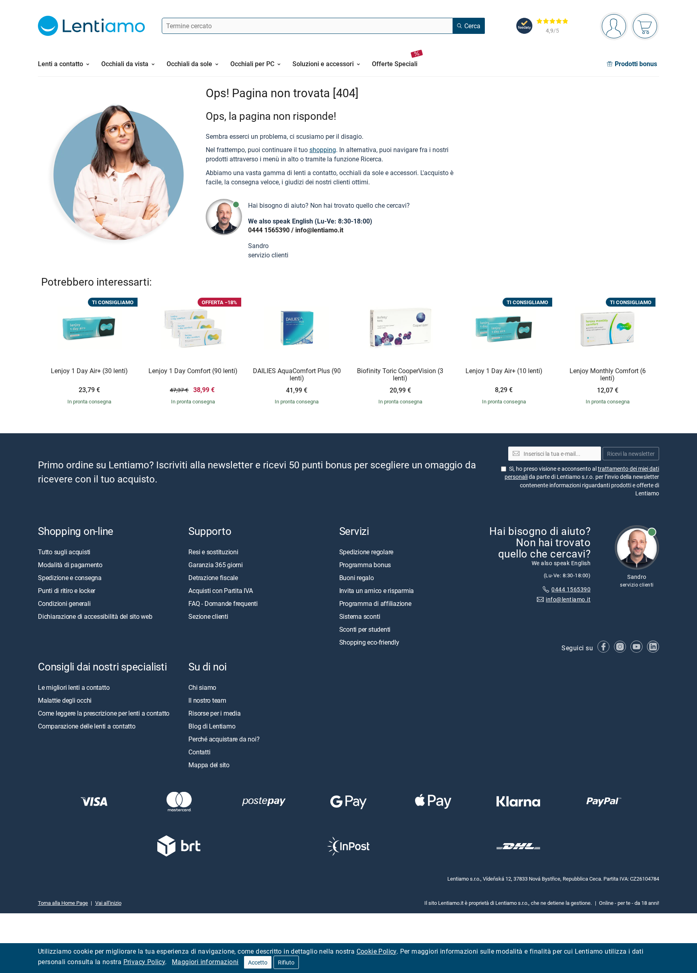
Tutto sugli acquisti (64, 551)
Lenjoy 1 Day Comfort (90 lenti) (193, 371)
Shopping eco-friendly (369, 642)
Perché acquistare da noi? (223, 739)
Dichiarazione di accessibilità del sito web (95, 616)
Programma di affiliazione (375, 603)
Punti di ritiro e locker (66, 590)
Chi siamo (202, 687)
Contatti (199, 751)
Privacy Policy (144, 961)
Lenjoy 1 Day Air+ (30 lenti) (89, 371)
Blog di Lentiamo (211, 726)
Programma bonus (365, 564)
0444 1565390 (269, 230)
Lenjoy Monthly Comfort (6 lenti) (608, 374)
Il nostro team (207, 700)
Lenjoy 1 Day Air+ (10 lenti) (504, 371)
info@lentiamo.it (319, 230)
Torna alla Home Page (63, 902)
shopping (322, 149)
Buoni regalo (356, 577)
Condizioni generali (64, 603)
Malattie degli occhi (65, 700)
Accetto (257, 962)
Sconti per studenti (364, 629)
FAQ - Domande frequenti (222, 603)
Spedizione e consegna (70, 577)
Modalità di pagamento (70, 564)
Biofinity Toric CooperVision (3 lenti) (400, 374)
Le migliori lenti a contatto (73, 687)
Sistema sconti (359, 616)
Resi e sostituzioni (213, 551)
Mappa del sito (209, 764)
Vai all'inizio (108, 902)
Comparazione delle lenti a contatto (87, 726)
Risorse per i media (214, 713)
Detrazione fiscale (213, 577)
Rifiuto (286, 962)
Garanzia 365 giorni (215, 564)
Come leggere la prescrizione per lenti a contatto (103, 713)
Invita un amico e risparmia (376, 590)
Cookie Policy (376, 951)
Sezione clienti (208, 616)
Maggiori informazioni (205, 961)
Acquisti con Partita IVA (220, 590)
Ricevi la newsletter (631, 453)
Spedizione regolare (366, 551)
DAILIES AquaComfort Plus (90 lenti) (297, 374)
